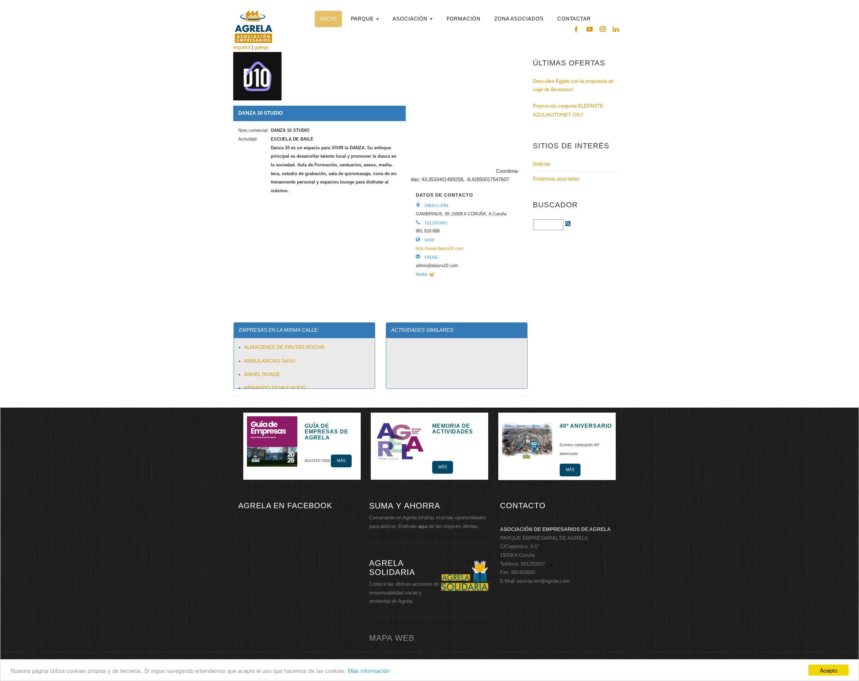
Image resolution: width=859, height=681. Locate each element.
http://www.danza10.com (439, 248)
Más (341, 460)
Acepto (828, 670)
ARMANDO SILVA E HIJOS (275, 387)
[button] (365, 19)
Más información (369, 670)
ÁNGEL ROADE (262, 374)
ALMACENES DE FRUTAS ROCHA (284, 347)
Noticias (542, 164)
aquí (422, 526)
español (241, 47)
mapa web (391, 637)
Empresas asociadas (556, 178)
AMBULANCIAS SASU (269, 361)
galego (261, 47)
